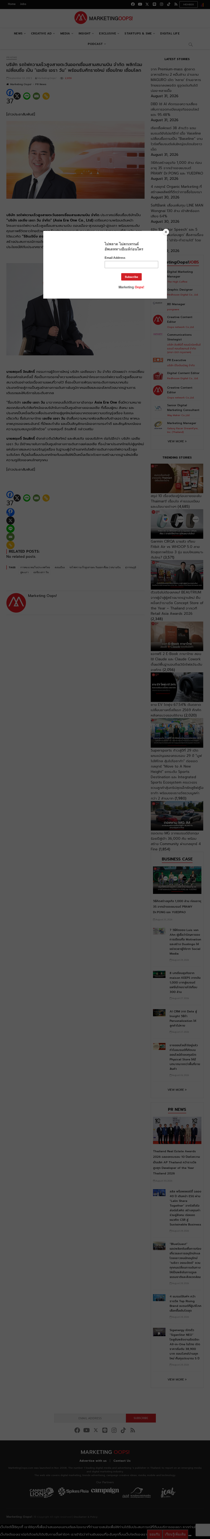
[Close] (166, 232)
